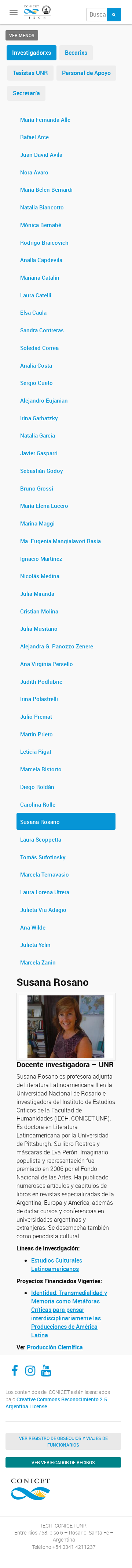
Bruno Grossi (36, 488)
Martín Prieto (36, 734)
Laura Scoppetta (40, 839)
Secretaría (26, 93)
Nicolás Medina (39, 576)
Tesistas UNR (30, 73)
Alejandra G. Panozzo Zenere (56, 646)
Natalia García (37, 435)
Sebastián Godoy (41, 470)
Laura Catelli (35, 295)
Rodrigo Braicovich (44, 242)
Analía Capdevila (41, 259)
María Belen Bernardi (46, 189)
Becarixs (76, 53)
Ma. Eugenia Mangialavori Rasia (60, 541)
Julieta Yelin (35, 944)
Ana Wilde (32, 927)
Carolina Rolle (37, 804)
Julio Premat (36, 716)
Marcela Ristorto (41, 769)
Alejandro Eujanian (44, 400)
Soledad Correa (39, 347)
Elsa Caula (33, 312)
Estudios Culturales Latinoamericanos (56, 1264)
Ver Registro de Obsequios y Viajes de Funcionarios (63, 1441)
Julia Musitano (39, 628)
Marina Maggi (37, 523)
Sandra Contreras (42, 330)
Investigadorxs (31, 53)
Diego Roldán (37, 786)
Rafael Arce (34, 137)
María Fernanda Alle (45, 119)
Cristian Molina (39, 611)
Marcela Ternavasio (44, 874)
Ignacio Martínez (41, 558)
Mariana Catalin (39, 277)
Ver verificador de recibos (63, 1462)
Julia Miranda (37, 593)
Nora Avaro (34, 172)
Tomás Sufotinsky (43, 857)
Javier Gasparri (39, 453)
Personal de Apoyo (86, 73)
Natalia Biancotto (42, 207)
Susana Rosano (40, 821)
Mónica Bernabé (40, 225)
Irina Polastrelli (39, 698)
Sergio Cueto (36, 382)
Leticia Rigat (35, 751)
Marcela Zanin (38, 962)
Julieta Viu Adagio (43, 909)
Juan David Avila (41, 154)
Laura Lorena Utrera (44, 892)
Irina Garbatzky (39, 418)
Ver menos (21, 35)
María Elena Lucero (44, 505)
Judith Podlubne (41, 681)
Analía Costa (36, 365)
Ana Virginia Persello (46, 664)
